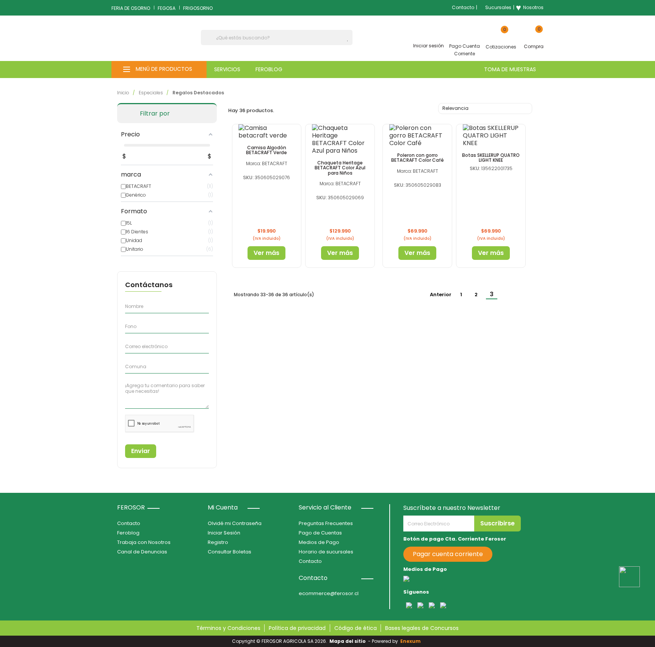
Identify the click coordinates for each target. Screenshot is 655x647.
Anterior (437, 295)
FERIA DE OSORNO (130, 8)
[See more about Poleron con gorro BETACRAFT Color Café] (417, 135)
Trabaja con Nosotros (144, 542)
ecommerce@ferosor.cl (329, 593)
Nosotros (530, 8)
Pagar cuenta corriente (448, 554)
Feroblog (128, 532)
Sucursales (498, 7)
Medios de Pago (319, 542)
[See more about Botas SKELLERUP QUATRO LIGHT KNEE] (490, 135)
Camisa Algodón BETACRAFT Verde (266, 150)
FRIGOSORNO (198, 8)
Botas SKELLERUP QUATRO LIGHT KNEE (491, 157)
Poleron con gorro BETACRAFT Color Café (417, 157)
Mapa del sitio (347, 641)
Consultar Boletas (229, 551)
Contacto (463, 7)
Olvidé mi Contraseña (235, 523)
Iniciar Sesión (224, 532)
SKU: (248, 177)
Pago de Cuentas (320, 532)
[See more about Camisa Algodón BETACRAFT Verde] (266, 131)
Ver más (266, 252)
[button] (159, 69)
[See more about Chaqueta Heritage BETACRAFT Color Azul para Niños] (340, 139)
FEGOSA (167, 8)
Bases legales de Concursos (422, 628)
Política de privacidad (297, 628)
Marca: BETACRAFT (266, 163)
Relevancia (484, 109)
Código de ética (355, 628)
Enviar (140, 451)
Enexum (411, 641)
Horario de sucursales (326, 551)
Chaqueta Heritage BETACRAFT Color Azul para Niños (340, 167)
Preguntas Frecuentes (326, 523)
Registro (218, 542)
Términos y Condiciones (228, 628)
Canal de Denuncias (142, 551)
